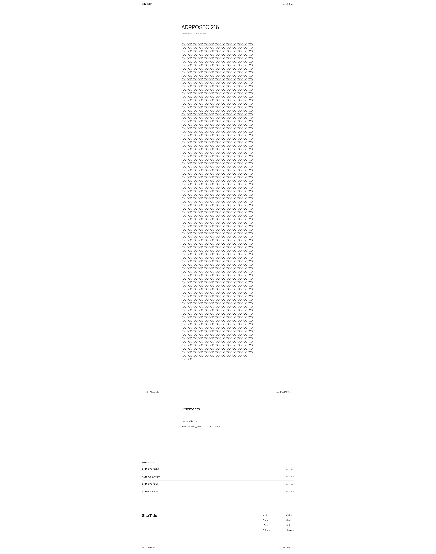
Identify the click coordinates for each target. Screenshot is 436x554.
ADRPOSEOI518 (150, 484)
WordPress (290, 547)
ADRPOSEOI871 (150, 469)
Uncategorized (200, 33)
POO (184, 44)
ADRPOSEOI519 (152, 391)
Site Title (147, 4)
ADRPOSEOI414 (150, 491)
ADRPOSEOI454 (283, 391)
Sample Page (288, 4)
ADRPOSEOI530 (151, 476)
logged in (197, 426)
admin (191, 33)
